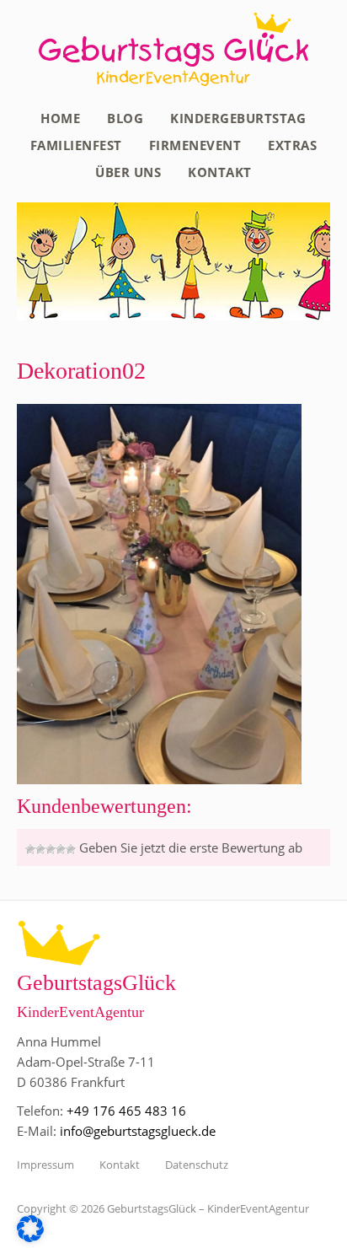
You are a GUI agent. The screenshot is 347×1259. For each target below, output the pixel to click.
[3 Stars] (50, 849)
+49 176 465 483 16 (126, 1110)
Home (60, 118)
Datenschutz (196, 1164)
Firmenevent (195, 145)
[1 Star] (30, 849)
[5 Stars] (71, 849)
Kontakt (220, 172)
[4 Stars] (61, 849)
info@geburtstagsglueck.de (138, 1130)
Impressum (45, 1164)
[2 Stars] (40, 849)
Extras (292, 145)
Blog (125, 118)
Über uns (128, 172)
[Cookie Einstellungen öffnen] (30, 1237)
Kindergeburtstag (238, 118)
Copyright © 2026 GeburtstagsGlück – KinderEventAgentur (163, 1208)
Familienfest (76, 145)
